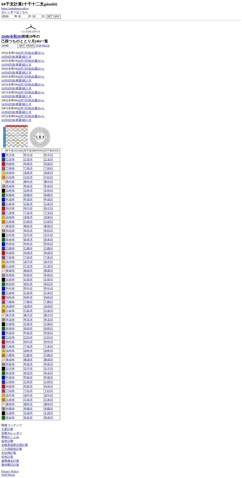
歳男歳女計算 (10, 461)
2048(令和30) (11, 36)
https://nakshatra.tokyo (14, 8)
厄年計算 (7, 457)
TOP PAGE (43, 45)
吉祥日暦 (7, 441)
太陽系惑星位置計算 (14, 445)
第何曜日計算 (10, 464)
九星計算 (7, 429)
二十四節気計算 (11, 449)
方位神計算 (8, 453)
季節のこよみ (10, 437)
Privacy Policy (10, 471)
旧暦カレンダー (11, 433)
